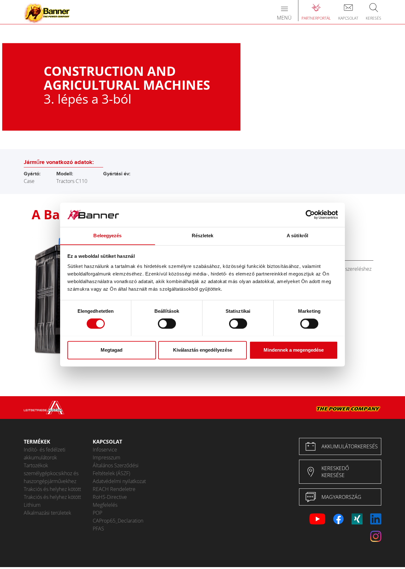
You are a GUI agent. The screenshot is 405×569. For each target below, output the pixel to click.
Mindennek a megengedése (294, 350)
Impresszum (106, 457)
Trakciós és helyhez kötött (52, 489)
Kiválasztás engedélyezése (202, 350)
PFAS (98, 528)
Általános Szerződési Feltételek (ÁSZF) (116, 469)
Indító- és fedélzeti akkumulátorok (44, 453)
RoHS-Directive (110, 496)
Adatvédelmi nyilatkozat (119, 481)
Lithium (32, 504)
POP (97, 512)
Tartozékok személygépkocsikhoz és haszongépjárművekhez (51, 473)
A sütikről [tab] (297, 235)
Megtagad (111, 350)
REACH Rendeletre (114, 489)
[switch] (167, 323)
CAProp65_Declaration (118, 520)
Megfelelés (105, 504)
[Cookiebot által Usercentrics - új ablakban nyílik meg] (310, 214)
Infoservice (105, 449)
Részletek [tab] (203, 235)
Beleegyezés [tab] (107, 235)
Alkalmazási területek (47, 512)
